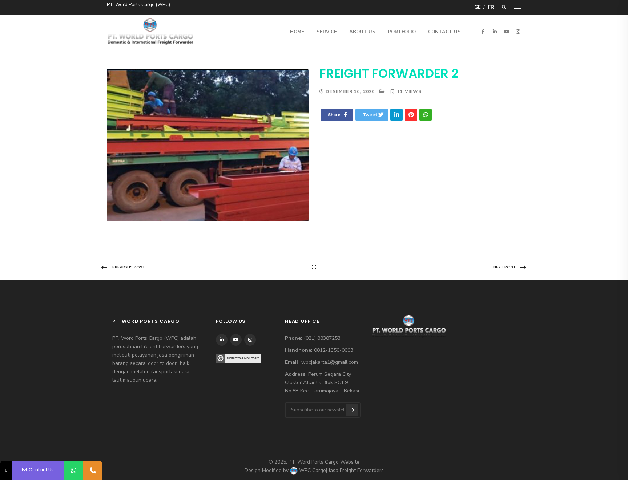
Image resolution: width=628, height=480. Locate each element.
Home (297, 32)
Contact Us (444, 32)
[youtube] (506, 32)
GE (477, 7)
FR (491, 7)
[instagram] (518, 32)
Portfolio (402, 32)
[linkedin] (494, 32)
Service (327, 32)
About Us (362, 32)
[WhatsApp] (73, 470)
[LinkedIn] (396, 115)
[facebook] (483, 32)
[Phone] (92, 470)
